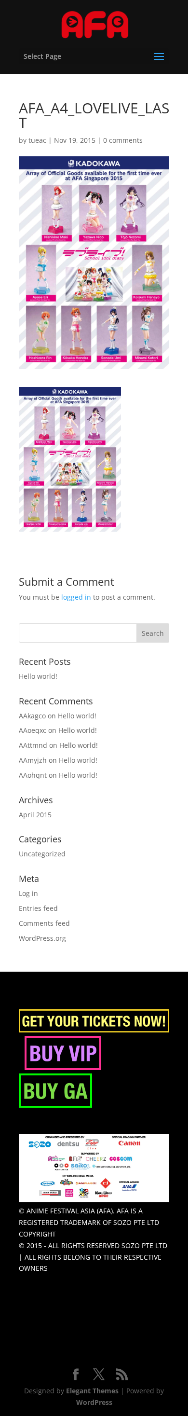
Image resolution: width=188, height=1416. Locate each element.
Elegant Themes (92, 1390)
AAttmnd (33, 745)
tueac (37, 140)
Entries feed (38, 908)
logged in (76, 597)
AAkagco (32, 715)
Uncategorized (42, 853)
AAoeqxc (32, 730)
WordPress (94, 1402)
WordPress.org (42, 938)
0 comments (123, 140)
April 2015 (35, 814)
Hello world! (38, 676)
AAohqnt (33, 775)
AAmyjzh (33, 760)
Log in (28, 893)
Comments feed (44, 923)
